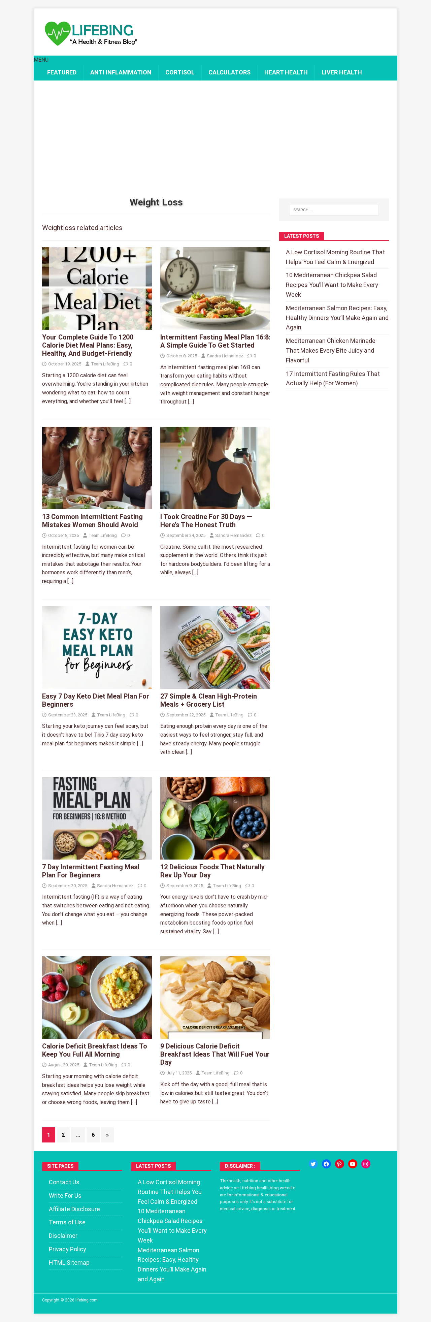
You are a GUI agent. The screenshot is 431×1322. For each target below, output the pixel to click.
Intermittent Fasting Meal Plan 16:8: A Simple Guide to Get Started (215, 341)
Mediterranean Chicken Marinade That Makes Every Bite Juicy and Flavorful (330, 350)
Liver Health (342, 72)
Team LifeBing (105, 363)
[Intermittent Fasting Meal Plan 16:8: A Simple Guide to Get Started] (215, 325)
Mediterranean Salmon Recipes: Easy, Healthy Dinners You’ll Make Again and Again (337, 317)
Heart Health (286, 72)
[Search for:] (334, 210)
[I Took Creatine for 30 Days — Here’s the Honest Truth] (215, 505)
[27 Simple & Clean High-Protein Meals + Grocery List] (215, 684)
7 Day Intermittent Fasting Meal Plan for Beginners (90, 871)
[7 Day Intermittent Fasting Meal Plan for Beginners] (97, 855)
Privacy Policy (67, 1249)
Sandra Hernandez (225, 355)
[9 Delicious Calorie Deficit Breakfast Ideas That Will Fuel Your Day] (215, 1034)
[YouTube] (352, 1163)
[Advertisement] (215, 139)
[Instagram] (365, 1163)
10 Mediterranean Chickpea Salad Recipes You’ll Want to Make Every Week (332, 284)
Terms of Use (67, 1222)
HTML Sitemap (69, 1262)
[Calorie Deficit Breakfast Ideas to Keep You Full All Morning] (97, 1034)
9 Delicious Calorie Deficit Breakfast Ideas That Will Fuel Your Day (215, 1054)
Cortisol (180, 72)
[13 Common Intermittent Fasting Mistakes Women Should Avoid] (97, 505)
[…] (128, 401)
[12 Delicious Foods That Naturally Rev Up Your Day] (215, 855)
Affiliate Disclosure (74, 1209)
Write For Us (65, 1195)
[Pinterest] (339, 1163)
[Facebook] (326, 1163)
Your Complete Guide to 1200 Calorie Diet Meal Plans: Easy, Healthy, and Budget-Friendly (87, 345)
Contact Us (64, 1182)
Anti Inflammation (121, 72)
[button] (41, 60)
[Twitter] (313, 1163)
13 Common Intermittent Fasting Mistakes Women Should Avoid (92, 521)
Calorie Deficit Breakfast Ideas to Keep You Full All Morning (94, 1050)
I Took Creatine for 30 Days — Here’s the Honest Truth (206, 521)
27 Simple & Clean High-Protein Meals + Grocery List (208, 700)
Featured (61, 72)
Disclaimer (63, 1235)
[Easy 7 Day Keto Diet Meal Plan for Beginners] (97, 684)
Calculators (229, 72)
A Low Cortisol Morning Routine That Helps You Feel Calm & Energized (170, 1192)
